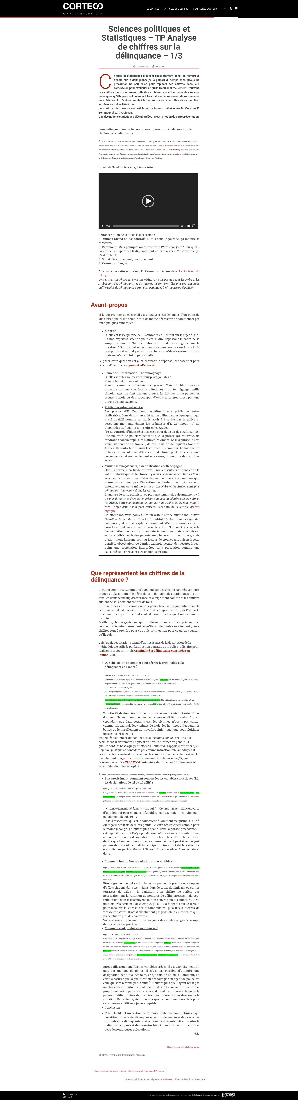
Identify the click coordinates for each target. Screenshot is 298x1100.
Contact (68, 1097)
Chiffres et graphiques (110, 1055)
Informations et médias (133, 1055)
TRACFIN (131, 762)
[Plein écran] (193, 225)
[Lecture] (102, 225)
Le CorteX (159, 66)
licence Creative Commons (207, 1095)
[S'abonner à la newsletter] (236, 8)
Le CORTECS (153, 8)
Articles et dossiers (176, 8)
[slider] (146, 226)
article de (171, 150)
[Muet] (188, 225)
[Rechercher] (225, 8)
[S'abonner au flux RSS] (231, 8)
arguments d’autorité (140, 365)
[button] (148, 201)
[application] (148, 201)
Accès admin (71, 1094)
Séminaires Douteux (205, 8)
